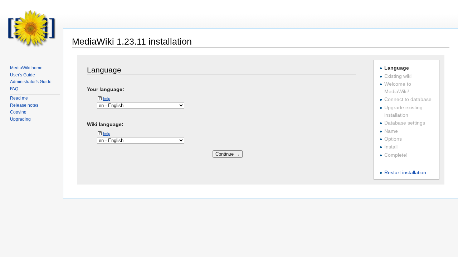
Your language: (105, 89)
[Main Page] (31, 28)
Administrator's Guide (31, 81)
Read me (19, 98)
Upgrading (20, 119)
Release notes (24, 105)
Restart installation (405, 172)
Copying (18, 112)
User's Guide (22, 74)
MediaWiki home (26, 67)
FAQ (14, 88)
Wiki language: (105, 124)
